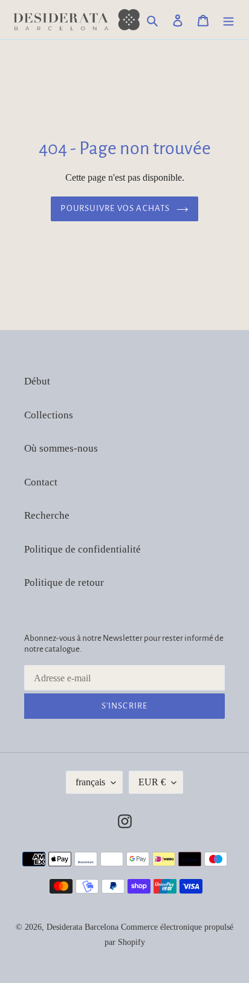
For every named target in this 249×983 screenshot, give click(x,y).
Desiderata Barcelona (82, 927)
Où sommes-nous (61, 448)
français (90, 782)
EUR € (152, 782)
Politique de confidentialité (82, 549)
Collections (48, 415)
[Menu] (228, 20)
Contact (40, 482)
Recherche (47, 515)
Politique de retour (64, 582)
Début (37, 381)
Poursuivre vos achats (115, 208)
